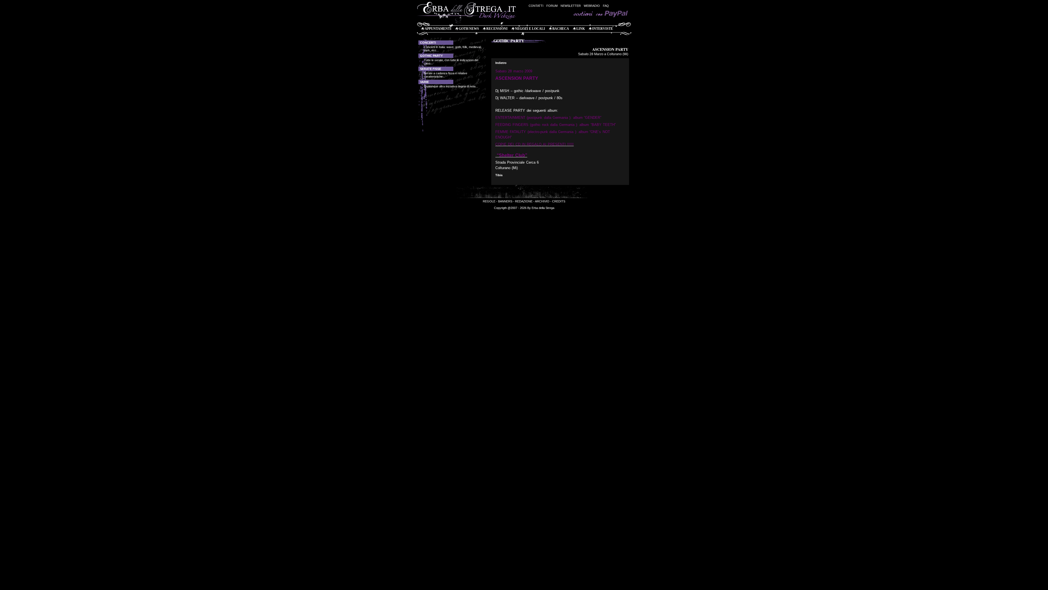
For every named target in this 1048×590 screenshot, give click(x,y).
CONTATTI (536, 5)
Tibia (498, 175)
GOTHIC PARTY (431, 55)
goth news (469, 29)
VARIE (424, 82)
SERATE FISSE (430, 68)
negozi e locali (530, 29)
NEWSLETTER (571, 5)
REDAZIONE (523, 201)
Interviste (602, 29)
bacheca (560, 29)
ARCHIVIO (542, 201)
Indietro (501, 62)
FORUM (552, 5)
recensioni (497, 29)
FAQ (606, 5)
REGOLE (489, 201)
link (580, 29)
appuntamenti (438, 29)
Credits (558, 201)
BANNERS (505, 201)
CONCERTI (428, 42)
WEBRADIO (592, 5)
